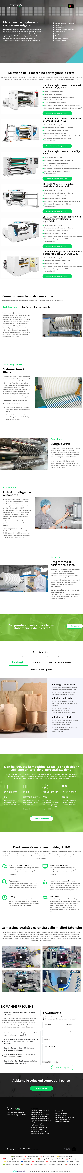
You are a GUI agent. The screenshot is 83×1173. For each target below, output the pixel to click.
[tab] (10, 307)
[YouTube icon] (65, 1149)
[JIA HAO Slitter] (15, 6)
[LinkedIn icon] (67, 1149)
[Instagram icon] (69, 1149)
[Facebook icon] (62, 1149)
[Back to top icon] (74, 1149)
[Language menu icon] (71, 6)
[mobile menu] (62, 6)
